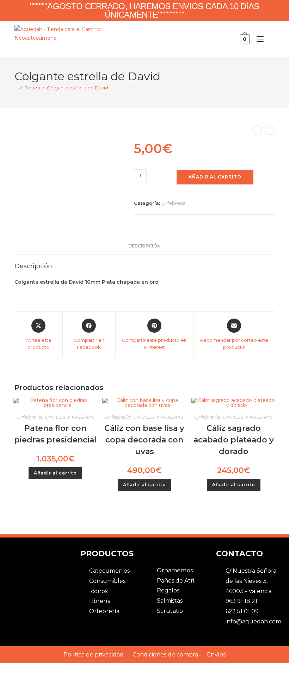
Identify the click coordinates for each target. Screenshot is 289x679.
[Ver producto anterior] (257, 130)
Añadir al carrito (215, 177)
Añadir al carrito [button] (55, 473)
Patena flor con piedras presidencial (55, 434)
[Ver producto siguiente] (270, 130)
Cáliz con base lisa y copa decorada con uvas (144, 439)
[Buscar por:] (270, 39)
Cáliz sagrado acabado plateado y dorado (233, 439)
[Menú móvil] (258, 39)
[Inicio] (16, 87)
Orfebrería (173, 203)
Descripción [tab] (144, 246)
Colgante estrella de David (77, 87)
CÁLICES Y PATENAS (69, 417)
